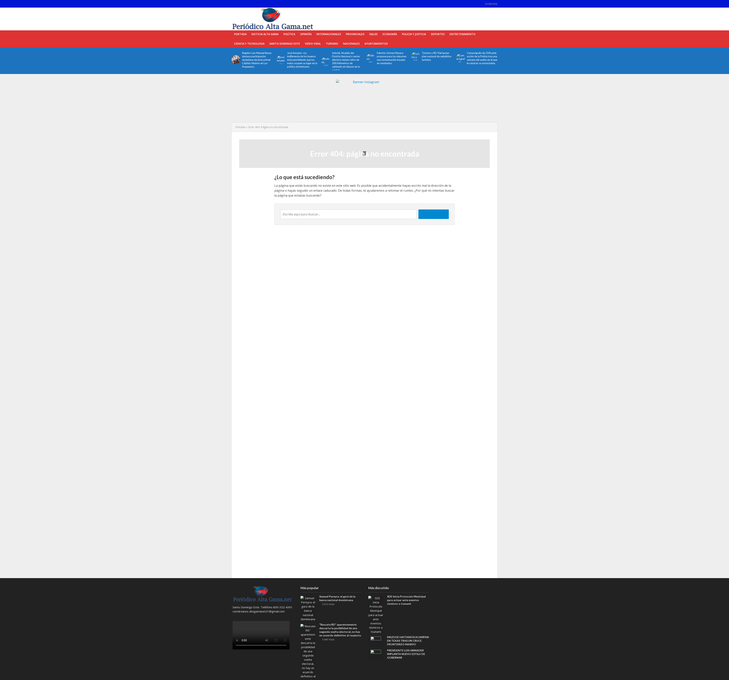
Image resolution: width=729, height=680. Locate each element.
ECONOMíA (390, 34)
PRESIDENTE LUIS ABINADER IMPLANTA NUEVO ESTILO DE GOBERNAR (406, 654)
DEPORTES (438, 34)
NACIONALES (351, 43)
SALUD (373, 34)
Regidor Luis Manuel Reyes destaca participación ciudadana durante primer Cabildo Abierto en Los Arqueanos (256, 59)
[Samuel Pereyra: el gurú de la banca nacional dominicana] (308, 608)
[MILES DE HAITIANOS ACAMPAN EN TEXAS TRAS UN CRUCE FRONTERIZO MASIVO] (376, 641)
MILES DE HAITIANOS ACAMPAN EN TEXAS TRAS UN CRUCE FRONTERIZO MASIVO (408, 640)
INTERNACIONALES (328, 34)
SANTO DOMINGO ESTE (284, 43)
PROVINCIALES (355, 34)
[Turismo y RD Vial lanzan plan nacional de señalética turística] (415, 56)
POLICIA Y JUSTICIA (414, 34)
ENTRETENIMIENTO (462, 34)
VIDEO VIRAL (313, 43)
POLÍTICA (289, 34)
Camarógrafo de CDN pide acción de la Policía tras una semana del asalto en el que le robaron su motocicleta (482, 58)
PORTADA (240, 34)
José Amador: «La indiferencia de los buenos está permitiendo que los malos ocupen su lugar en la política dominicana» (302, 59)
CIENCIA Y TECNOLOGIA (249, 43)
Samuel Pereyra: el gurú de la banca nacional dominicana (337, 598)
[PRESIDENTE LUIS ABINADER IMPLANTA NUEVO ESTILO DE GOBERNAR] (376, 654)
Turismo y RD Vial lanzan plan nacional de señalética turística (436, 56)
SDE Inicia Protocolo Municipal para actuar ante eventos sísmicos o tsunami (406, 600)
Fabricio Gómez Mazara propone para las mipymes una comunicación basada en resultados (391, 58)
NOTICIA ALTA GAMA (265, 34)
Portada (240, 127)
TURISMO (332, 43)
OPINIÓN (306, 34)
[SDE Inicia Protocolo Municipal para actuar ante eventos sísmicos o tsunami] (375, 614)
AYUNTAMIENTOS (376, 43)
